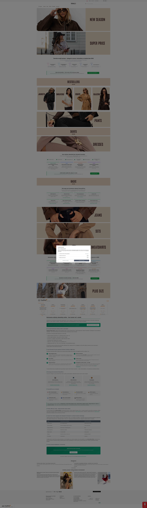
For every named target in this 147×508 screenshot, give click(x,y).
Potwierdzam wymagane (66, 260)
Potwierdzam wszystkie (81, 260)
